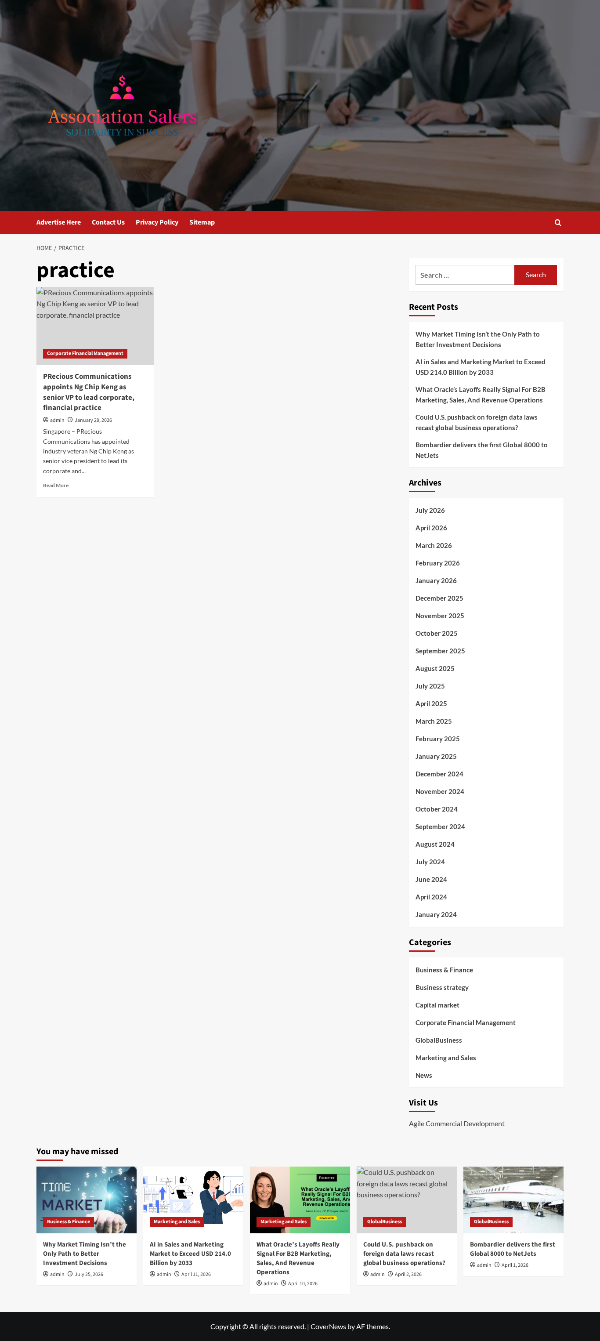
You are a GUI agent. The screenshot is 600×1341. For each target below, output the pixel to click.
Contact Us (108, 222)
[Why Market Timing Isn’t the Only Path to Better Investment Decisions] (86, 1200)
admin (57, 420)
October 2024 (437, 809)
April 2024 (431, 897)
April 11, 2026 (196, 1274)
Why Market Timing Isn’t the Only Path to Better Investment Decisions (478, 339)
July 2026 (430, 510)
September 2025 (440, 651)
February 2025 (438, 739)
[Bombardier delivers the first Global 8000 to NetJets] (513, 1200)
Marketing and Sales (446, 1058)
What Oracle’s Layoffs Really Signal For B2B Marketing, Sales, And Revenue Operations (481, 394)
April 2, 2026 (408, 1274)
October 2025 (437, 633)
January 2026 (436, 580)
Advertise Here (58, 222)
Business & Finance (444, 970)
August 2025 (435, 668)
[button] (558, 222)
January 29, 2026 (93, 420)
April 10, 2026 (303, 1283)
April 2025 (431, 703)
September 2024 (440, 826)
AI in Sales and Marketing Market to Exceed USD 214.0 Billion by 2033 (481, 367)
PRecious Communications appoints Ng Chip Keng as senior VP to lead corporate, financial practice (88, 392)
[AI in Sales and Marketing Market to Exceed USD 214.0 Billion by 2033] (193, 1200)
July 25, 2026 (89, 1274)
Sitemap (202, 222)
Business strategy (442, 987)
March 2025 (434, 721)
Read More (56, 485)
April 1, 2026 (515, 1265)
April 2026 (431, 528)
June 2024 (431, 879)
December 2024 (439, 774)
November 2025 (440, 616)
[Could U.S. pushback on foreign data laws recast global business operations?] (407, 1200)
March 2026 (434, 545)
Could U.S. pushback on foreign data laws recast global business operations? (477, 422)
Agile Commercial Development (457, 1123)
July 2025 (430, 686)
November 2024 (440, 791)
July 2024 (430, 862)
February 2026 (438, 563)
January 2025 (436, 756)
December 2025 (439, 598)
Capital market (437, 1005)
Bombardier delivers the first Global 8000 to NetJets (482, 450)
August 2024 (435, 844)
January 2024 (436, 914)
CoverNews (328, 1326)
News (424, 1075)
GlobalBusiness (439, 1040)
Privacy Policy (157, 222)
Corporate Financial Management (85, 353)
